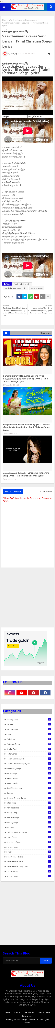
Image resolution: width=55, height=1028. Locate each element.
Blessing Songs (28, 719)
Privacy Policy (44, 1012)
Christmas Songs (28, 744)
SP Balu (28, 852)
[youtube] (21, 693)
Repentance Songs (28, 842)
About (17, 1012)
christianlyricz (28, 739)
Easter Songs (28, 754)
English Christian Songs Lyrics (28, 763)
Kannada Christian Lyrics (28, 798)
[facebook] (45, 693)
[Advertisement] (27, 598)
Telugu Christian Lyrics (31, 1019)
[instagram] (9, 693)
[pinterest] (33, 693)
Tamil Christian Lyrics (22, 284)
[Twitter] (24, 296)
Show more (45, 333)
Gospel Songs (28, 773)
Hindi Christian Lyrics (28, 788)
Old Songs (28, 827)
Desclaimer (27, 1016)
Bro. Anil (28, 724)
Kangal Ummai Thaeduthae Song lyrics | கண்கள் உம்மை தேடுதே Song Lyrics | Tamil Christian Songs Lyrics (26, 427)
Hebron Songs (28, 778)
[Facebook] (19, 296)
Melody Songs (28, 812)
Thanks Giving (28, 871)
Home (4, 20)
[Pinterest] (36, 296)
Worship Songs (15, 20)
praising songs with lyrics (28, 832)
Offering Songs (28, 822)
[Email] (42, 296)
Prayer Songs (28, 837)
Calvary (28, 734)
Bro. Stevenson (28, 729)
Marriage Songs (28, 807)
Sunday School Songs (28, 856)
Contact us (29, 1012)
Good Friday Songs (28, 768)
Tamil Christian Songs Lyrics (15, 288)
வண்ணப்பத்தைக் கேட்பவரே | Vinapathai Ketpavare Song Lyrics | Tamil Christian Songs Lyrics (26, 474)
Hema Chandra (28, 783)
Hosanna (28, 793)
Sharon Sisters (28, 847)
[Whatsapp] (30, 296)
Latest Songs (28, 803)
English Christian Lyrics (28, 758)
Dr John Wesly (28, 749)
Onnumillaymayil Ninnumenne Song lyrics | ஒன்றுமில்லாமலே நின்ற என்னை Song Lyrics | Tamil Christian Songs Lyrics (25, 378)
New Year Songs (28, 817)
